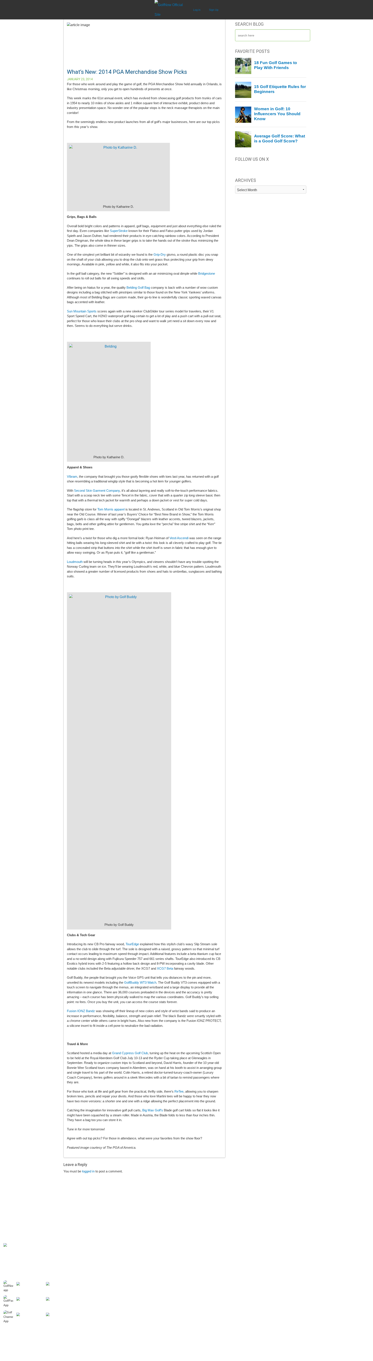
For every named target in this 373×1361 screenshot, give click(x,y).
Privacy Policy (12, 1240)
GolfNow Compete (291, 1214)
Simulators (102, 1249)
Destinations (103, 1205)
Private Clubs (104, 1253)
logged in (88, 1171)
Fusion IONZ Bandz (81, 1011)
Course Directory (107, 1223)
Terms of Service (14, 1254)
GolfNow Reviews (107, 1231)
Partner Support (198, 1205)
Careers (8, 1210)
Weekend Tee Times (109, 1214)
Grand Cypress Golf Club (130, 1053)
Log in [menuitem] (197, 9)
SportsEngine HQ (291, 1223)
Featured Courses (107, 1257)
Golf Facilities (196, 1210)
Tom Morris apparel (111, 509)
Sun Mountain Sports (81, 311)
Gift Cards (10, 1223)
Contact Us (11, 1214)
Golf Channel (288, 1205)
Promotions (103, 1240)
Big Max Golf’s (152, 1110)
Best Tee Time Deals (109, 1210)
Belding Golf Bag (138, 287)
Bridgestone (206, 273)
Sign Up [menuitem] (213, 9)
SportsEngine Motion (293, 1227)
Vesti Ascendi (178, 538)
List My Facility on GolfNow (205, 1218)
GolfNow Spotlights (108, 1261)
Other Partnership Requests (206, 1223)
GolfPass (285, 1210)
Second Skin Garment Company (97, 490)
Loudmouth (75, 562)
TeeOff (283, 1218)
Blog (98, 1244)
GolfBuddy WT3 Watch (140, 982)
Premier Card (12, 1231)
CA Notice (10, 1249)
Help (6, 1218)
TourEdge (132, 944)
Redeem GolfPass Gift (110, 1218)
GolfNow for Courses (201, 1214)
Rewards (9, 1227)
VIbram (72, 476)
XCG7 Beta (165, 968)
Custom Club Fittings (109, 1266)
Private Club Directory (110, 1227)
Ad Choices (11, 1236)
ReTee (178, 1091)
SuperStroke (119, 231)
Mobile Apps (103, 1236)
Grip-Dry (159, 254)
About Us (9, 1205)
